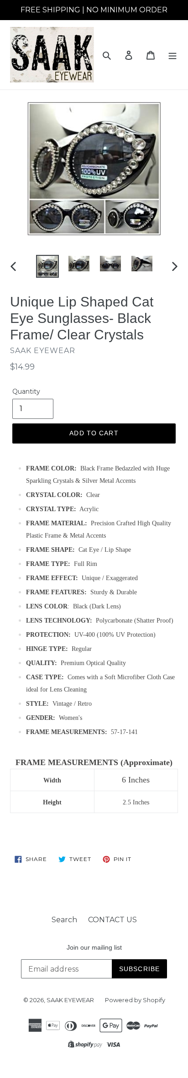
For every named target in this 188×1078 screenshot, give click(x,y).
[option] (47, 266)
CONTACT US (112, 919)
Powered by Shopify (135, 1000)
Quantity (26, 391)
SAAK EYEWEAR (70, 1000)
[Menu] (172, 55)
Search (64, 919)
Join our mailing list (94, 947)
